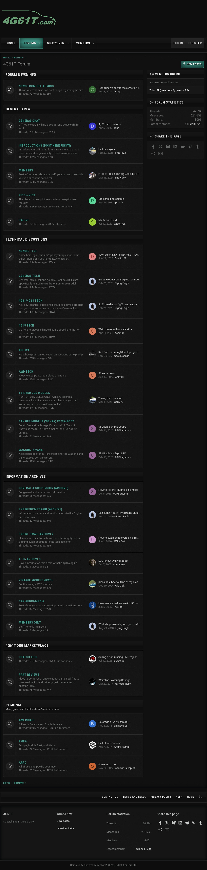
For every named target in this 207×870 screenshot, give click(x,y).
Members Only (30, 622)
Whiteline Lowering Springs (114, 680)
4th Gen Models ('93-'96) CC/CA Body (46, 421)
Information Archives (26, 476)
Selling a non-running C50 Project (117, 657)
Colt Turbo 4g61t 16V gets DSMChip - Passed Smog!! (129, 512)
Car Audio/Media (31, 601)
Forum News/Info (21, 74)
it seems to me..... (108, 764)
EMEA (23, 741)
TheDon (118, 606)
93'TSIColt (119, 541)
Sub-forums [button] (63, 206)
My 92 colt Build (107, 220)
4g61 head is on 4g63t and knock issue (121, 304)
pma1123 (120, 152)
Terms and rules (134, 796)
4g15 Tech (26, 325)
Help (179, 796)
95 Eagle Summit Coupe (112, 426)
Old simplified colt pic (111, 198)
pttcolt (119, 202)
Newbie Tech (28, 251)
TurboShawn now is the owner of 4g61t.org (123, 87)
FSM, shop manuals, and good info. (119, 624)
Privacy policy (161, 796)
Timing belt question (110, 398)
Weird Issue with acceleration (115, 329)
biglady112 (120, 725)
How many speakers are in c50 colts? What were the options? (134, 603)
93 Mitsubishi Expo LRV (112, 453)
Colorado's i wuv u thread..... (114, 721)
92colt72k (120, 223)
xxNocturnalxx (123, 683)
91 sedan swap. (107, 373)
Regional (14, 705)
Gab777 (118, 401)
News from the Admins (36, 86)
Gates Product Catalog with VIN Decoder (122, 279)
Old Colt (120, 585)
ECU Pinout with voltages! (113, 560)
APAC (22, 762)
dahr (116, 127)
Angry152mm (122, 746)
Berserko (119, 660)
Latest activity (65, 828)
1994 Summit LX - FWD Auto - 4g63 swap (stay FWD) (129, 254)
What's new (55, 43)
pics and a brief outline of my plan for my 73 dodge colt (130, 582)
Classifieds (28, 657)
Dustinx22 (120, 258)
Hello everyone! (107, 149)
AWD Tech (26, 371)
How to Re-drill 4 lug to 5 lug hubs (118, 489)
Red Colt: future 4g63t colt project (118, 352)
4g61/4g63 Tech (30, 300)
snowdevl (120, 177)
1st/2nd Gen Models (34, 393)
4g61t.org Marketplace (27, 645)
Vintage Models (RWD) (36, 580)
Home (11, 43)
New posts (63, 820)
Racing (24, 220)
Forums (30, 43)
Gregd (117, 91)
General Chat (29, 121)
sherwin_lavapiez (125, 768)
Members (83, 43)
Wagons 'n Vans (31, 450)
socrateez (119, 564)
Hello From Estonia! (109, 743)
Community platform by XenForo (103, 865)
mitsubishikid (121, 355)
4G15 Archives (30, 559)
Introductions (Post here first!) (45, 145)
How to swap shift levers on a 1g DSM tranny (124, 537)
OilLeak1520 (193, 124)
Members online (168, 74)
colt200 (119, 332)
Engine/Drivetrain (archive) (40, 509)
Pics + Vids (27, 195)
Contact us (110, 796)
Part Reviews (29, 675)
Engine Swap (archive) (36, 534)
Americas (26, 720)
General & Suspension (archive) (43, 488)
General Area (18, 109)
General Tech (29, 276)
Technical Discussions (26, 239)
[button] (39, 43)
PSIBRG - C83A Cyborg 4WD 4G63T (118, 173)
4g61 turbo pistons (109, 124)
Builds (24, 350)
